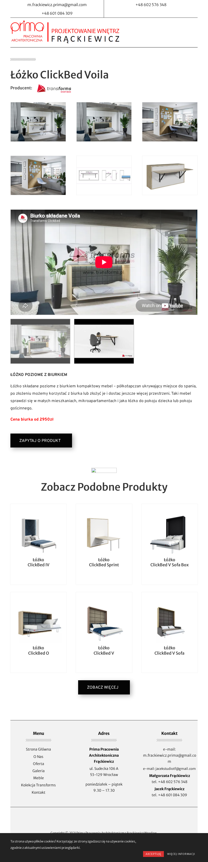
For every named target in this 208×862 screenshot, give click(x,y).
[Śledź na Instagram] (156, 13)
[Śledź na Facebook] (146, 13)
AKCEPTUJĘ (153, 854)
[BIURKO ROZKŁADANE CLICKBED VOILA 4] (169, 140)
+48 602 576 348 (172, 782)
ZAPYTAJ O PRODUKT (40, 440)
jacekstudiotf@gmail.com (175, 769)
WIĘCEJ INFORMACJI (181, 854)
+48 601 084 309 (172, 795)
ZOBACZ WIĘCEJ (102, 687)
